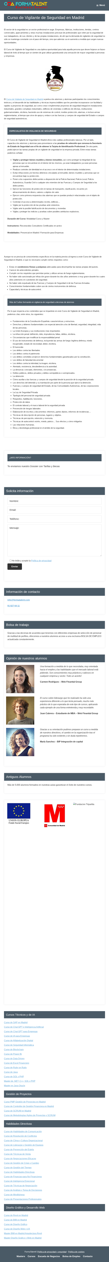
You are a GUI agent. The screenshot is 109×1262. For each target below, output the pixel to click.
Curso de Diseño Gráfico (15, 1224)
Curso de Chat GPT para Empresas (20, 1031)
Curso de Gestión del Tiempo (18, 1167)
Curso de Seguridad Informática (19, 1045)
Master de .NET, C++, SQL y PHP (19, 1081)
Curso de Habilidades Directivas (19, 1172)
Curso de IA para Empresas (17, 1036)
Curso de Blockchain (14, 1049)
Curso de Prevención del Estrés (19, 1149)
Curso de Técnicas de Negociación (20, 1186)
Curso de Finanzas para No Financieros (23, 1177)
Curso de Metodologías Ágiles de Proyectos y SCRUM (29, 1115)
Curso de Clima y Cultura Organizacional (23, 1140)
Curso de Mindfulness (14, 1195)
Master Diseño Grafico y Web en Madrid (22, 1238)
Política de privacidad (41, 561)
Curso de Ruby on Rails (15, 1067)
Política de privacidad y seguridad (51, 1252)
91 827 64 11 (13, 606)
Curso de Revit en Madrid (16, 1215)
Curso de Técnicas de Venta (17, 1154)
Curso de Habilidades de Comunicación (23, 1131)
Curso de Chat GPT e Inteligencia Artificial (24, 1027)
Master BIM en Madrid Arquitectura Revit (23, 1233)
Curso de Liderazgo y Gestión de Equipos (23, 1145)
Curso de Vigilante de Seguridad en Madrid (24, 99)
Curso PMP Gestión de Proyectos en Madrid (25, 1102)
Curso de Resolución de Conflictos (20, 1136)
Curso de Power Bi (13, 1054)
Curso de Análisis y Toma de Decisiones (23, 1190)
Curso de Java (11, 1072)
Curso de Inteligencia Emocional (19, 1181)
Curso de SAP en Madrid (16, 1022)
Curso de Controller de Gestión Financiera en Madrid (29, 1106)
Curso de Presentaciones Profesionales (22, 1199)
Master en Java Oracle (14, 1086)
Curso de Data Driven (14, 1058)
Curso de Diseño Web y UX (17, 1229)
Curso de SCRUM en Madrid (17, 1111)
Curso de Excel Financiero (16, 1063)
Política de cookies (76, 1252)
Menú (102, 5)
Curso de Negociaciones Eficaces (20, 1158)
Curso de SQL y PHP (14, 1076)
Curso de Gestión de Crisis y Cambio (21, 1163)
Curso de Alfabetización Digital (18, 1040)
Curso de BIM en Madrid (15, 1220)
